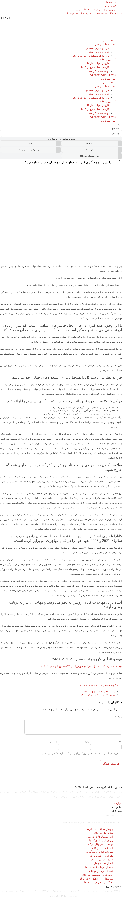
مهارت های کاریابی (99, 71)
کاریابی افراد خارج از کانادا (95, 67)
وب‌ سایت (52, 741)
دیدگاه (118, 717)
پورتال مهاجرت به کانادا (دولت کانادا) (100, 691)
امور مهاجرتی (108, 78)
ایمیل (86, 741)
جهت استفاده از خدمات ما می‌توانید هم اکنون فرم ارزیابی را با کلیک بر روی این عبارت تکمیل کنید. (80, 666)
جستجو (118, 125)
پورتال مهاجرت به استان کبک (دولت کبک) (98, 694)
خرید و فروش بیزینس (97, 48)
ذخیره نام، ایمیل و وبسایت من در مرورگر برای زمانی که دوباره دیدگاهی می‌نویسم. (80, 753)
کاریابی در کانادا (107, 59)
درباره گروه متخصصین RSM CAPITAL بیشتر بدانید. (100, 685)
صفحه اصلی (109, 40)
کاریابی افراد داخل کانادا (96, 63)
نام (119, 741)
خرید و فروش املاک (98, 51)
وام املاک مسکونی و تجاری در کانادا (90, 55)
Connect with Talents (103, 74)
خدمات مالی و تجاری (104, 44)
